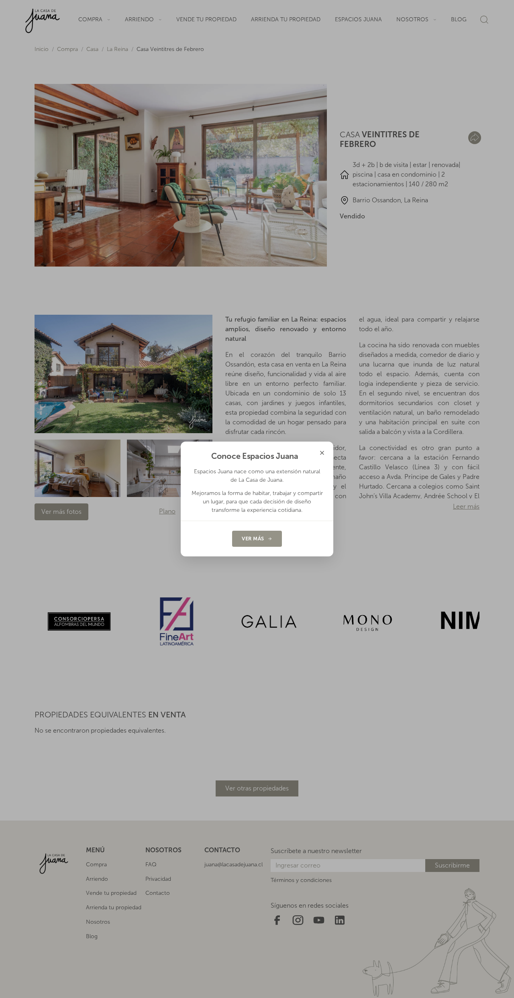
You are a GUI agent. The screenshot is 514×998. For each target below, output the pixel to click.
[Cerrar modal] (322, 453)
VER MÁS (253, 539)
